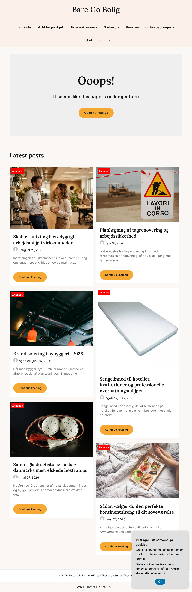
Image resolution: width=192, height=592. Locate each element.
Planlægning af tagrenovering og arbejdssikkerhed (134, 233)
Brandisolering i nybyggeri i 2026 (48, 354)
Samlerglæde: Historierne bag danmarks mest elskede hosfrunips (50, 467)
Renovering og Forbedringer (148, 27)
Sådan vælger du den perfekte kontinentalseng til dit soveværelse (137, 509)
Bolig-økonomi (83, 27)
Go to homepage (96, 113)
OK (160, 581)
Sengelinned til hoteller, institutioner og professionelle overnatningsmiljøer (132, 384)
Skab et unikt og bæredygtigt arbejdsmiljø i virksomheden (44, 239)
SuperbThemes (124, 575)
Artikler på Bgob (51, 27)
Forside (25, 27)
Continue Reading (30, 277)
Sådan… (110, 27)
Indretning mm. (95, 40)
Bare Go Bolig (96, 9)
